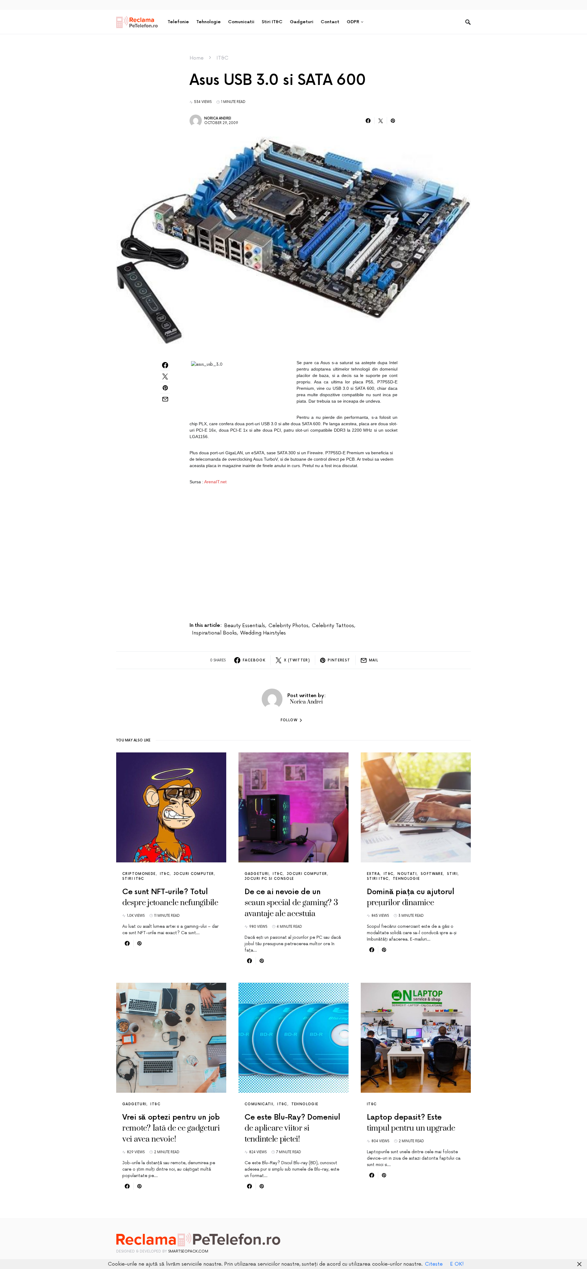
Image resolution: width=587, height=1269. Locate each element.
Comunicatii (259, 1104)
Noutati (407, 874)
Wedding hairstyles (263, 633)
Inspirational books (214, 633)
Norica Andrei (217, 118)
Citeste (434, 1264)
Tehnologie (406, 879)
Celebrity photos (288, 626)
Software (432, 874)
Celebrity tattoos (333, 626)
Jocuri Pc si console (269, 879)
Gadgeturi (257, 874)
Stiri (452, 874)
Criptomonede (139, 874)
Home (197, 58)
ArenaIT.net (215, 481)
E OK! (457, 1264)
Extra (373, 874)
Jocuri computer (194, 874)
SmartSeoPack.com (188, 1251)
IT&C (222, 58)
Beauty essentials (244, 626)
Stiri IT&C (133, 879)
